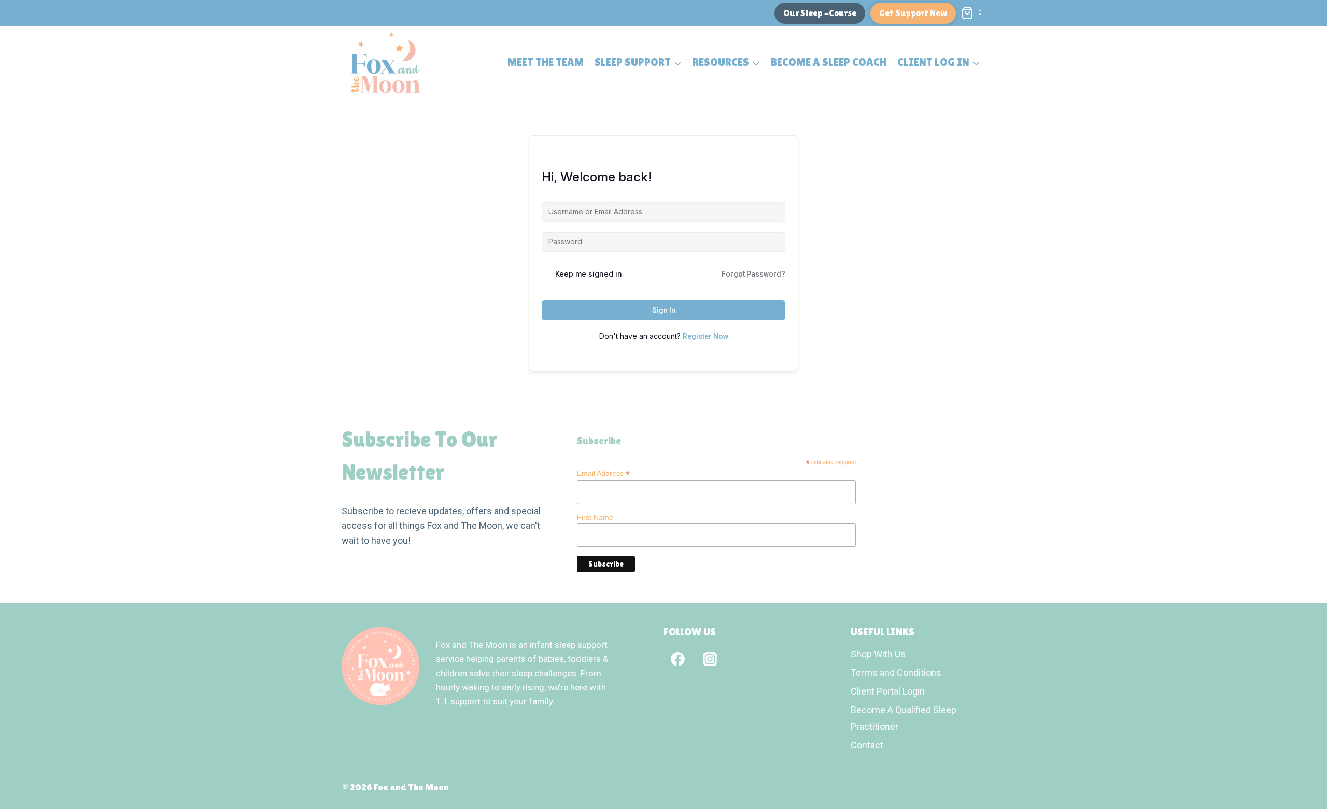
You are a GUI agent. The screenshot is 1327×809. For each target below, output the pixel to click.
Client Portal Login (888, 691)
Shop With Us (878, 653)
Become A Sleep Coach (828, 62)
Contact (867, 745)
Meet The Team (545, 62)
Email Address (603, 474)
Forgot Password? (753, 274)
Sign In (663, 310)
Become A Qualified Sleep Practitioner (903, 718)
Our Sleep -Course (819, 13)
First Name (595, 517)
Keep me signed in (588, 273)
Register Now (705, 336)
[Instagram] (710, 659)
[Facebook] (677, 659)
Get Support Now (913, 13)
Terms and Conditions (896, 672)
